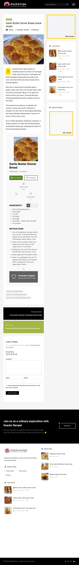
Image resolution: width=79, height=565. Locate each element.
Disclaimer (22, 561)
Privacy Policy (30, 561)
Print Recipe (17, 178)
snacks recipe (10, 471)
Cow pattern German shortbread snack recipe (26, 315)
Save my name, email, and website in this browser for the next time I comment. (23, 386)
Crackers (8, 475)
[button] (10, 171)
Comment (9, 359)
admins (11, 30)
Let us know (22, 278)
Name (8, 378)
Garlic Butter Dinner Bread (14, 291)
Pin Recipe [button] (32, 178)
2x (32, 205)
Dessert (9, 19)
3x (36, 205)
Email (26, 378)
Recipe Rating (10, 352)
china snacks (22, 471)
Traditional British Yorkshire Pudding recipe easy (22, 328)
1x (28, 205)
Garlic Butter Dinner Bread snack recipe (18, 297)
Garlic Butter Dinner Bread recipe (16, 294)
